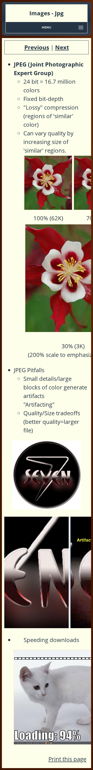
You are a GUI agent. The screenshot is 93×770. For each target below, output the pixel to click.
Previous (36, 47)
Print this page (67, 759)
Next (62, 47)
